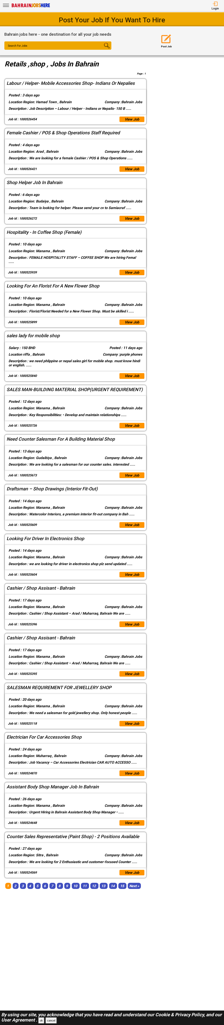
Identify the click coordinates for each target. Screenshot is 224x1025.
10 (75, 886)
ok (41, 1020)
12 (94, 886)
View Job (132, 119)
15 (122, 886)
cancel (51, 1020)
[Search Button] (102, 49)
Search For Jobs (17, 45)
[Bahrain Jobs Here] (31, 7)
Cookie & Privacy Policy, (180, 1014)
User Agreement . (19, 1020)
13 (103, 886)
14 (113, 886)
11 (85, 886)
